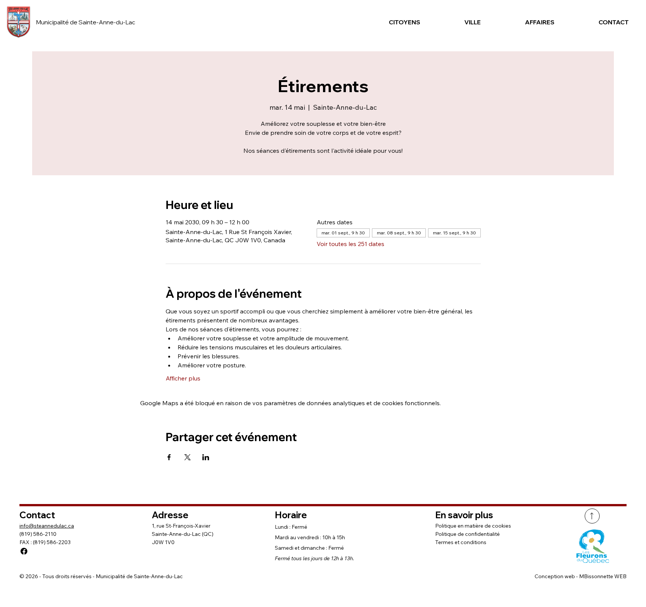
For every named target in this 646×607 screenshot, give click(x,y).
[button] (393, 22)
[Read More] (592, 516)
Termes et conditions (460, 542)
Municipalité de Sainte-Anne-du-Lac (85, 22)
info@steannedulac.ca (46, 525)
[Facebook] (23, 551)
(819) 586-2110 (37, 534)
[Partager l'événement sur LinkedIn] (205, 457)
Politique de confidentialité (467, 534)
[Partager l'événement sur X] (187, 457)
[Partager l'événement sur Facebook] (169, 457)
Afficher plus (183, 378)
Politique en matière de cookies (473, 525)
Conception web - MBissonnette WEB (581, 576)
